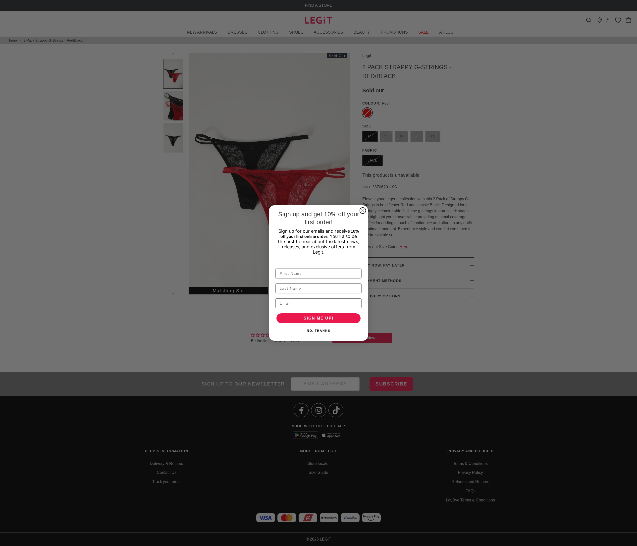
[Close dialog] (363, 211)
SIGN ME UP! (319, 318)
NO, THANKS (318, 330)
